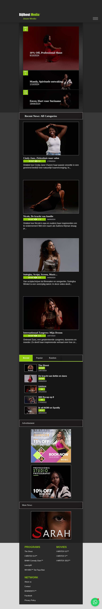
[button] (95, 602)
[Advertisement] (51, 5)
